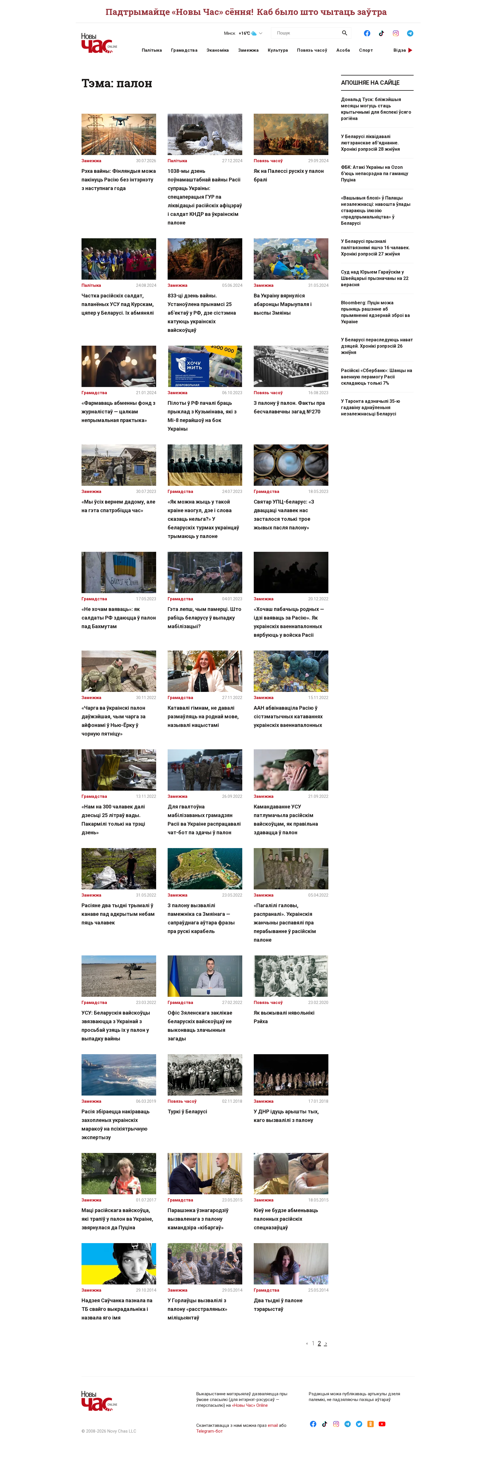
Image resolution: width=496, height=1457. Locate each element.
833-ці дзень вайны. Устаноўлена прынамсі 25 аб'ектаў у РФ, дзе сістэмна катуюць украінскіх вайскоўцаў (202, 313)
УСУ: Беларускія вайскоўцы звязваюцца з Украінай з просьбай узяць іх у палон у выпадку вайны (116, 1026)
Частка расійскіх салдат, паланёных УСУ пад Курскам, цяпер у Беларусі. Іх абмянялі (118, 304)
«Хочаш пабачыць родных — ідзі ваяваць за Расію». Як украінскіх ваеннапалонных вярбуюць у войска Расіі (289, 622)
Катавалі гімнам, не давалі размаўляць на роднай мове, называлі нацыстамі (203, 716)
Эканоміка (218, 50)
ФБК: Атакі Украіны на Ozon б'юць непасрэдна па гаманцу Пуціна (374, 174)
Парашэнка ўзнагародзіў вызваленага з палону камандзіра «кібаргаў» (198, 1218)
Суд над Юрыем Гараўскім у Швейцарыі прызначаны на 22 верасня (374, 278)
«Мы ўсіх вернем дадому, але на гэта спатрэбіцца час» (118, 506)
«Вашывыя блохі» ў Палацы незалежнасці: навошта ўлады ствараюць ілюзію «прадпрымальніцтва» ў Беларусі (375, 210)
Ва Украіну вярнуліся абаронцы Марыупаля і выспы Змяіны (283, 304)
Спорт (366, 50)
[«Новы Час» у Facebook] (367, 32)
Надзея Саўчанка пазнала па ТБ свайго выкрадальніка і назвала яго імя (117, 1309)
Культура (278, 50)
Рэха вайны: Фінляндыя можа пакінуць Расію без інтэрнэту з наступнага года (119, 179)
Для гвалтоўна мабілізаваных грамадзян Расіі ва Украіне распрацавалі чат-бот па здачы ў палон (204, 819)
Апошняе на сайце (370, 82)
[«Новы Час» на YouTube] (382, 1423)
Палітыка (152, 50)
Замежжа (248, 50)
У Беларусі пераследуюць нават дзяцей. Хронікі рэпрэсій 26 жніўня (377, 346)
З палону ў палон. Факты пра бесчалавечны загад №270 (289, 407)
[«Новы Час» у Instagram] (396, 32)
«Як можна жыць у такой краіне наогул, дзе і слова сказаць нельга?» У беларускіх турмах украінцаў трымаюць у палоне (203, 519)
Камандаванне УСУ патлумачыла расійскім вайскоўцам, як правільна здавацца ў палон (286, 819)
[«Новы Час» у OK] (370, 1423)
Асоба (343, 50)
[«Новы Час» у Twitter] (359, 1423)
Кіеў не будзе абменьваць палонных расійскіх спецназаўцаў (286, 1218)
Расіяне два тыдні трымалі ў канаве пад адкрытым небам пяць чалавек (118, 914)
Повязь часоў (312, 50)
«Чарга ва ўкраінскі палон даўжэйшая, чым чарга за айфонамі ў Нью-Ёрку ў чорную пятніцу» (114, 721)
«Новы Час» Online (250, 1405)
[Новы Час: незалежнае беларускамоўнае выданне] (104, 40)
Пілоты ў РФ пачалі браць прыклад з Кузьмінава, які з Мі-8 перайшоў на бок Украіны (202, 416)
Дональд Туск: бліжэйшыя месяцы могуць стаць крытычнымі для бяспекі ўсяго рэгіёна (376, 109)
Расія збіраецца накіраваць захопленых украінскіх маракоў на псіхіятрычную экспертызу (116, 1124)
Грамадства (184, 50)
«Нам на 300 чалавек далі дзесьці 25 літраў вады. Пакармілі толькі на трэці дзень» (113, 819)
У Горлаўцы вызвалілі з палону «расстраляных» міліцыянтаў (197, 1309)
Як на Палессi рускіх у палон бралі (289, 175)
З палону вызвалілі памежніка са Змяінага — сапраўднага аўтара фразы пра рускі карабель (201, 918)
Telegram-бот (209, 1431)
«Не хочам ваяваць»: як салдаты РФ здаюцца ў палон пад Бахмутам (119, 617)
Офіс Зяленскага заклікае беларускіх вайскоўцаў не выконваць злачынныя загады (200, 1026)
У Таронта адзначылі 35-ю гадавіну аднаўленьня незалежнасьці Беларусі (370, 407)
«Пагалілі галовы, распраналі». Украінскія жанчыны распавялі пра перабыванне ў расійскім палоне (285, 922)
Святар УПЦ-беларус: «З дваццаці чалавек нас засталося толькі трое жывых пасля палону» (284, 515)
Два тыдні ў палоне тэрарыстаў (278, 1304)
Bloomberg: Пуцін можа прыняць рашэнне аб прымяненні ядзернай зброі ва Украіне (375, 312)
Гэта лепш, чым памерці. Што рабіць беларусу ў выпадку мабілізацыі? (204, 617)
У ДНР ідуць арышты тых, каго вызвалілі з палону (286, 1115)
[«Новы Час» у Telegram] (410, 32)
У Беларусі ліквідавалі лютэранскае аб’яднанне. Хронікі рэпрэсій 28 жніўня (370, 143)
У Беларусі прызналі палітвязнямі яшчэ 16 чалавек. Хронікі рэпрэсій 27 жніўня (375, 248)
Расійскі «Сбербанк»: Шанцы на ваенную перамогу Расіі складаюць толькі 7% (376, 377)
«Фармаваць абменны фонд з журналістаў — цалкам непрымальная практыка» (118, 411)
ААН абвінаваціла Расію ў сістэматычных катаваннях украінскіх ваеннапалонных (288, 716)
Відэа (400, 50)
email (273, 1425)
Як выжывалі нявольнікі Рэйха (284, 1017)
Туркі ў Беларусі (187, 1111)
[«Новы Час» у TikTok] (381, 32)
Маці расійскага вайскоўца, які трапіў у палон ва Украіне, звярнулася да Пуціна (117, 1218)
